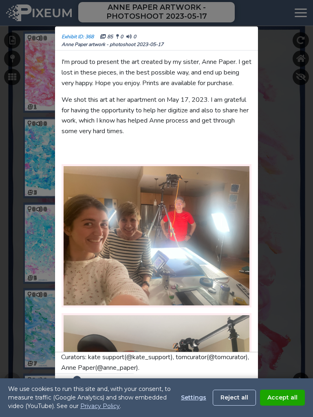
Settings (193, 397)
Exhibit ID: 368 (78, 36)
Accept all (282, 397)
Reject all (234, 397)
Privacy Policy (100, 406)
